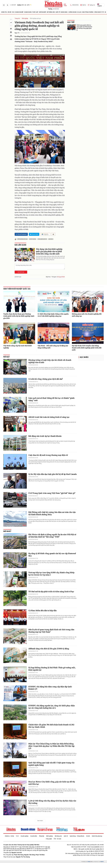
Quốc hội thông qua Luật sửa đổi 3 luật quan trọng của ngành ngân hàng (51, 764)
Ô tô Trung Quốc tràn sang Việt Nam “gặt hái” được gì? (51, 493)
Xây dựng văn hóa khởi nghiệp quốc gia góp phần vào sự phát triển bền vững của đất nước (49, 251)
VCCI (13, 12)
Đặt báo (84, 5)
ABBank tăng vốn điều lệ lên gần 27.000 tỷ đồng (48, 649)
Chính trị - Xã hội (6, 12)
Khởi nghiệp (42, 12)
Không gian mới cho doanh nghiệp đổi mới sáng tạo (87, 315)
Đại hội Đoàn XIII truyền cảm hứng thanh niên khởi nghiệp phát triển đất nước (86, 348)
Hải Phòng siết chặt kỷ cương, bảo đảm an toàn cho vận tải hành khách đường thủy (52, 513)
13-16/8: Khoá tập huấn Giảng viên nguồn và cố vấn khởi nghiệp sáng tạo (53, 315)
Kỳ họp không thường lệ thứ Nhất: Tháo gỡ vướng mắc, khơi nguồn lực (52, 669)
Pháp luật (35, 12)
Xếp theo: (48, 276)
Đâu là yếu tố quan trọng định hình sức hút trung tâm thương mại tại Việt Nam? (51, 631)
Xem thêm (40, 820)
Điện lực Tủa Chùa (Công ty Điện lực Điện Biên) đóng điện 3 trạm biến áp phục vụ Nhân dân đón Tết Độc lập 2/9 (51, 746)
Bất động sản (51, 12)
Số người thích (61, 276)
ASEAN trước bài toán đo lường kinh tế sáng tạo (48, 417)
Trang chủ (17, 18)
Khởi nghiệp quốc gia (35, 18)
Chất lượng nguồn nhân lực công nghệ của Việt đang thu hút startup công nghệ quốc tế (84, 27)
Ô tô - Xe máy (57, 839)
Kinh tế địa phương (87, 12)
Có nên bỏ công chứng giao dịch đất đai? (45, 379)
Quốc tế (58, 12)
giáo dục (51, 239)
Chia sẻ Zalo (35, 234)
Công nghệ (97, 12)
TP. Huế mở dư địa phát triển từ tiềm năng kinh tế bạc (51, 592)
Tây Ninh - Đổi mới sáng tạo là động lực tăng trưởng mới (53, 347)
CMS (90, 861)
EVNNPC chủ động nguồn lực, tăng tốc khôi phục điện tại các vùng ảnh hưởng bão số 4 (51, 707)
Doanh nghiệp (19, 12)
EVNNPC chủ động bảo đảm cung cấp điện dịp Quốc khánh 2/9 (50, 688)
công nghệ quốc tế (42, 239)
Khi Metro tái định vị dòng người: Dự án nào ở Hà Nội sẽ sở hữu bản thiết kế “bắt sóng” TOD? (52, 535)
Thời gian (53, 276)
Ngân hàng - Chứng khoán (69, 12)
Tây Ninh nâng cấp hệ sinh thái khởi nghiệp (17, 347)
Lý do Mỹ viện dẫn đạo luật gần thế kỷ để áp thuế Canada (52, 474)
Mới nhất (13, 5)
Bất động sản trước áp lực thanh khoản (45, 436)
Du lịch (79, 12)
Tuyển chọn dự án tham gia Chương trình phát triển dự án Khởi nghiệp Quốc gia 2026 (18, 316)
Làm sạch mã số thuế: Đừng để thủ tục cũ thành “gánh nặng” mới (51, 399)
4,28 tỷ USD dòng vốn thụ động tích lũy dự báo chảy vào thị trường (52, 802)
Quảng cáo (92, 5)
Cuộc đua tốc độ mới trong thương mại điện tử (48, 455)
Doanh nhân (28, 12)
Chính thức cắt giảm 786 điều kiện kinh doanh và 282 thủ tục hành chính (51, 726)
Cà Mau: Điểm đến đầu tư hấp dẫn (42, 611)
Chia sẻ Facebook (21, 234)
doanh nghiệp (33, 239)
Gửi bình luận (21, 272)
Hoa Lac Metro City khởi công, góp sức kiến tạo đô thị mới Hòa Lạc (51, 783)
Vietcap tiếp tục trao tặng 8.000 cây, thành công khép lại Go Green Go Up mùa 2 (51, 573)
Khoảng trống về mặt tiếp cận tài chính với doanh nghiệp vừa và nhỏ (49, 361)
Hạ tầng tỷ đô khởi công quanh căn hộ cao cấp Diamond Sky (52, 554)
